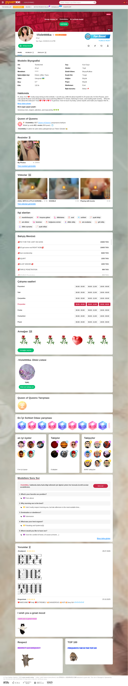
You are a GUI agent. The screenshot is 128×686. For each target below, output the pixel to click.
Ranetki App (67, 7)
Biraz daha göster (24, 103)
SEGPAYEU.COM (71, 677)
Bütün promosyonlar (41, 7)
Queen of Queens (44, 123)
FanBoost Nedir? (104, 40)
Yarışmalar (55, 7)
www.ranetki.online (28, 677)
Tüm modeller (6, 7)
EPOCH (61, 677)
